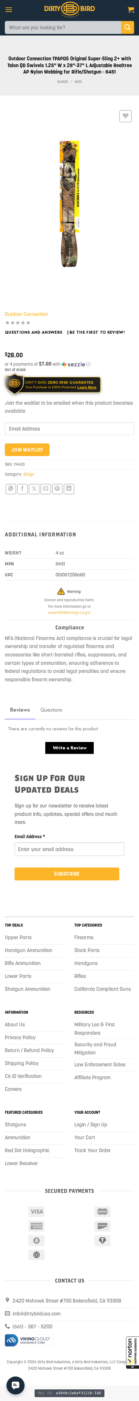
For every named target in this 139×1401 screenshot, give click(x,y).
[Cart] (131, 10)
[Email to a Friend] (45, 489)
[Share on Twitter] (34, 489)
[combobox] (63, 27)
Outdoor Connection (26, 314)
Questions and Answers (33, 332)
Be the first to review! (97, 332)
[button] (132, 1352)
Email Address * (30, 836)
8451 (78, 82)
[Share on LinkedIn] (69, 489)
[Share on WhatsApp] (10, 489)
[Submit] (127, 27)
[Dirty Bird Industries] (69, 9)
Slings (62, 82)
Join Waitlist (27, 450)
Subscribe (67, 873)
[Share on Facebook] (22, 489)
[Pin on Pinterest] (57, 489)
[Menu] (9, 9)
